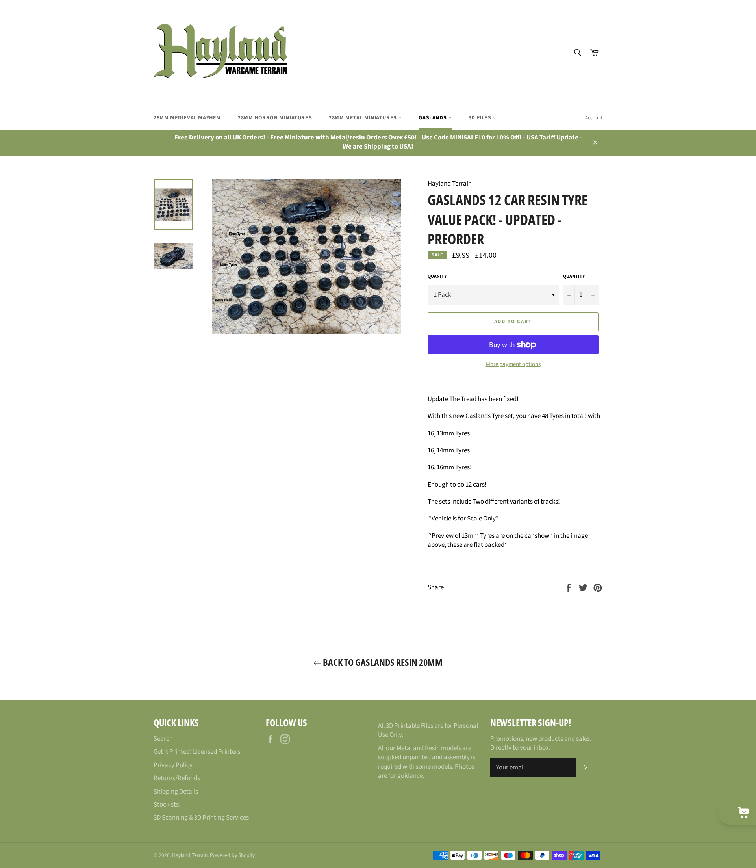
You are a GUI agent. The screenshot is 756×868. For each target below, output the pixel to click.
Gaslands (433, 118)
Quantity (574, 276)
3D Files (481, 118)
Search (163, 738)
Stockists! (167, 804)
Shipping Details (176, 791)
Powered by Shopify (232, 855)
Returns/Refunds (177, 778)
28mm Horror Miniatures (275, 118)
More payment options (513, 364)
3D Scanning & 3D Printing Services (201, 817)
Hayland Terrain (190, 855)
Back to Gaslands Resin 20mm (382, 662)
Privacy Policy (173, 765)
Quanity (437, 276)
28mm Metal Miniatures (363, 118)
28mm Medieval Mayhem (187, 118)
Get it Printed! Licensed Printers (197, 751)
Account (593, 117)
